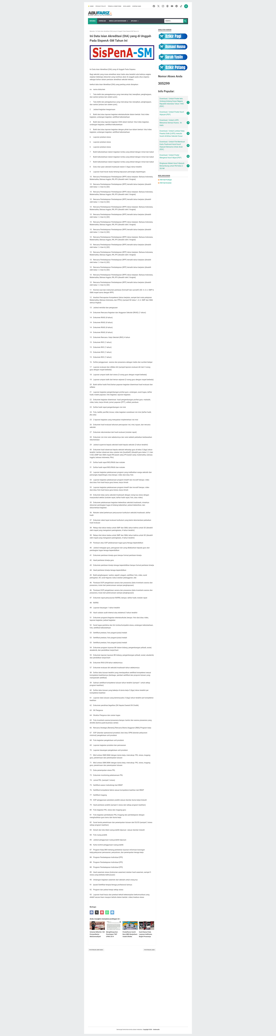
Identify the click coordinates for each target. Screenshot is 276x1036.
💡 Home (91, 6)
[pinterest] (102, 912)
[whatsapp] (107, 912)
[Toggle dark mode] (186, 6)
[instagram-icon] (163, 6)
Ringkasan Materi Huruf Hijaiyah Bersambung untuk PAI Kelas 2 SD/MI (172, 165)
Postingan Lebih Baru (96, 950)
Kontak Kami (136, 6)
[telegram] (112, 912)
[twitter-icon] (158, 6)
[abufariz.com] (100, 13)
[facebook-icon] (154, 6)
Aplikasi (134, 21)
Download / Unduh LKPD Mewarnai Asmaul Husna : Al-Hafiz (171, 122)
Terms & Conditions (114, 6)
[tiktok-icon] (181, 6)
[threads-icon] (167, 6)
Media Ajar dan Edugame (117, 21)
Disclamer (126, 6)
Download (102, 21)
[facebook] (91, 912)
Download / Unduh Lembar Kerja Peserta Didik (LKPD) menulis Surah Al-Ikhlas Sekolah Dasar (172, 133)
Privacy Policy (101, 6)
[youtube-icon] (172, 6)
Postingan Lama (149, 950)
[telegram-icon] (176, 6)
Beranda (93, 21)
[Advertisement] (104, 991)
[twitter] (97, 912)
